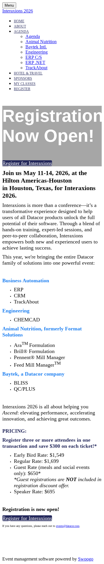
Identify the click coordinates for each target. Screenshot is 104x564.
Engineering (36, 52)
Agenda (21, 32)
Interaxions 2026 (17, 10)
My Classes (25, 84)
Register (22, 89)
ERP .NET (35, 62)
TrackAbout (36, 67)
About (20, 26)
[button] (27, 163)
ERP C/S (33, 57)
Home (19, 21)
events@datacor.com (67, 525)
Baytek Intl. (36, 46)
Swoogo (85, 558)
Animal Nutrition (41, 41)
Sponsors (23, 79)
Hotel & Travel (28, 73)
